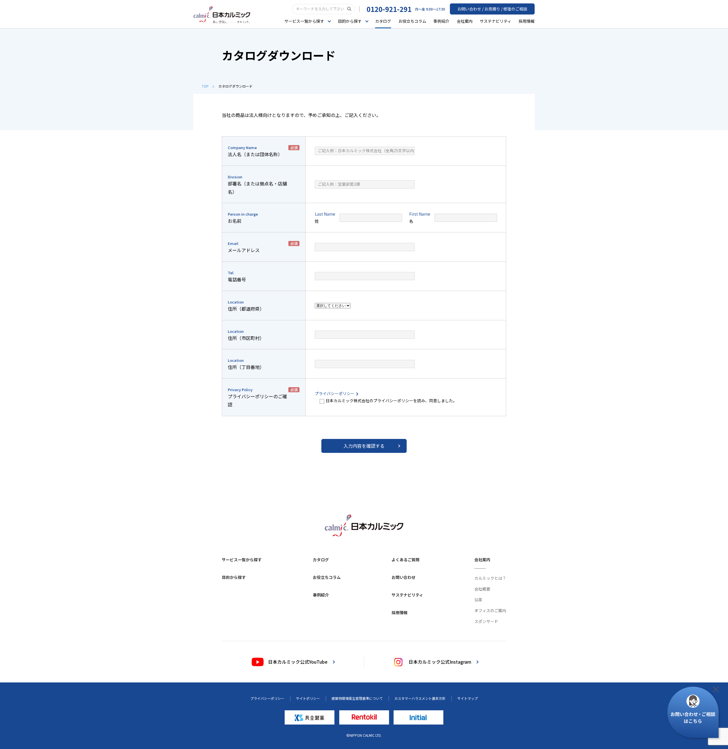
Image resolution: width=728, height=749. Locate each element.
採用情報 (527, 21)
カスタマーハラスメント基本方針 (420, 698)
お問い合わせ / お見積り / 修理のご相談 (492, 9)
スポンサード (486, 621)
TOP (205, 86)
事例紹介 (441, 21)
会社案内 (465, 21)
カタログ (383, 21)
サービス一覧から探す (242, 559)
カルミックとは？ (490, 578)
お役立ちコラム (412, 21)
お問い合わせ (403, 577)
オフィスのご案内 (490, 610)
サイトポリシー (308, 698)
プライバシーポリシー (335, 393)
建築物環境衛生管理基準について (357, 698)
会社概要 (482, 589)
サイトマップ (467, 698)
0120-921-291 (389, 9)
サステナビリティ (495, 21)
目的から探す (234, 577)
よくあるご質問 (405, 559)
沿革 (478, 599)
